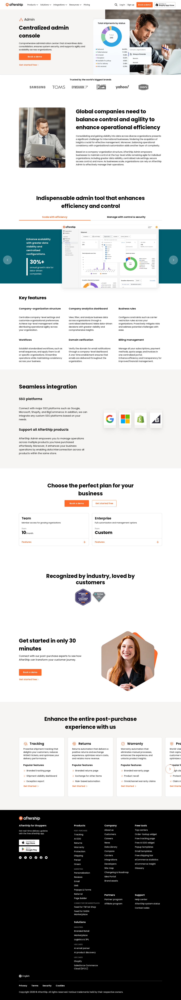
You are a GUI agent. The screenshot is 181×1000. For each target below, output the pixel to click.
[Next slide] (170, 769)
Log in (122, 4)
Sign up (130, 4)
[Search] (116, 4)
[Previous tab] (7, 259)
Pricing (87, 4)
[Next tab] (173, 259)
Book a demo (144, 4)
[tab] (54, 217)
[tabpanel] (90, 293)
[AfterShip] (15, 4)
